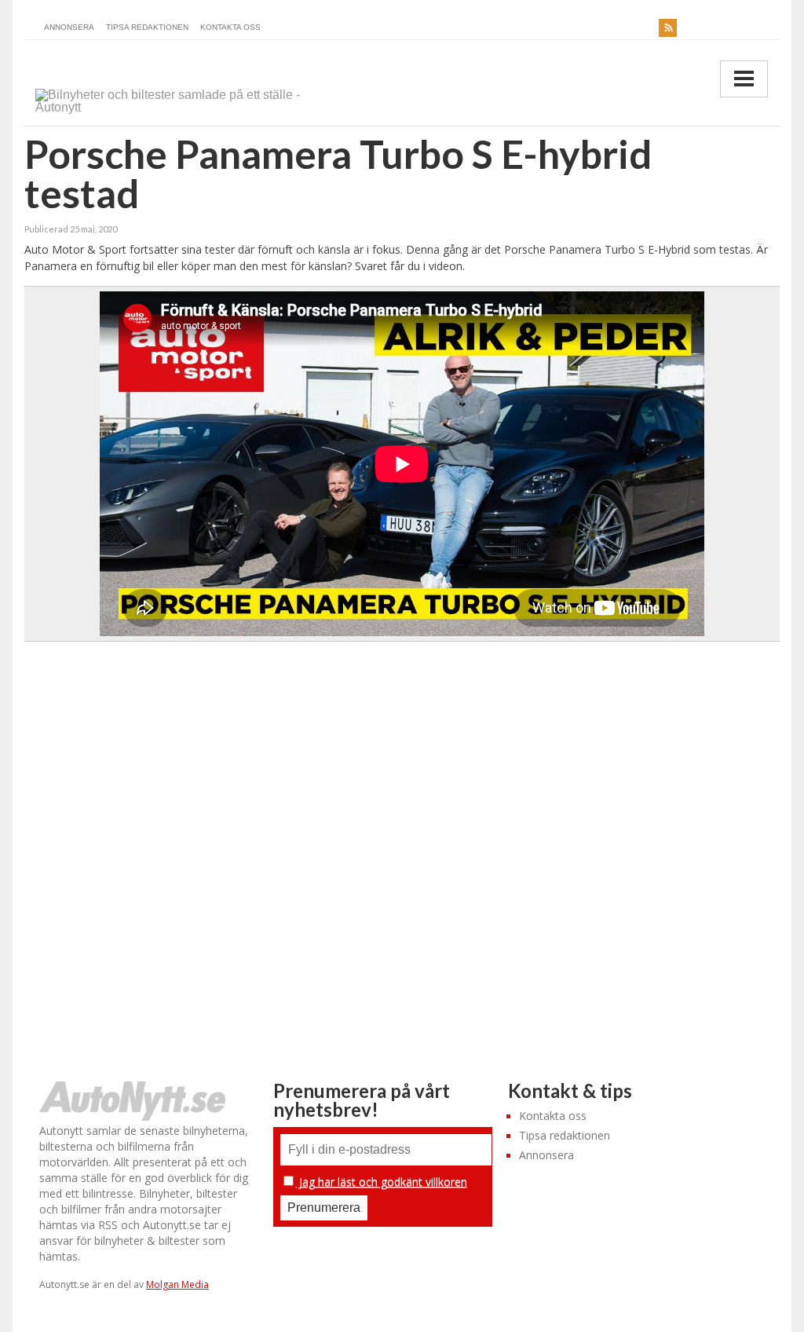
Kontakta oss (230, 27)
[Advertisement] (403, 838)
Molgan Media (177, 1284)
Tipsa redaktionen (147, 27)
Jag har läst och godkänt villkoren (381, 1181)
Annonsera (69, 27)
